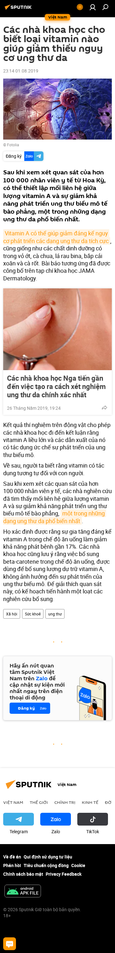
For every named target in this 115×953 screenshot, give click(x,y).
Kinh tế (90, 802)
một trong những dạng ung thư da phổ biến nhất (54, 516)
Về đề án (12, 857)
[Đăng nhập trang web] (92, 7)
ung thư (55, 613)
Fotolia (13, 144)
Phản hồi (12, 865)
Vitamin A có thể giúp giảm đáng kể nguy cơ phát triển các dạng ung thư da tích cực (56, 236)
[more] (104, 407)
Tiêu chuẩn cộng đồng (46, 865)
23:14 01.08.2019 (20, 71)
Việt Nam (13, 802)
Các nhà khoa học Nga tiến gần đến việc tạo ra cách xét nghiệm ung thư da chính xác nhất (56, 386)
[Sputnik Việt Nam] (19, 9)
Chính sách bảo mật (23, 874)
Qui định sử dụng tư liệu (48, 857)
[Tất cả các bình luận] (9, 943)
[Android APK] (22, 892)
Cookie (78, 865)
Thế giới (39, 802)
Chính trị (64, 802)
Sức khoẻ (33, 613)
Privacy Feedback (63, 874)
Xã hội (11, 613)
